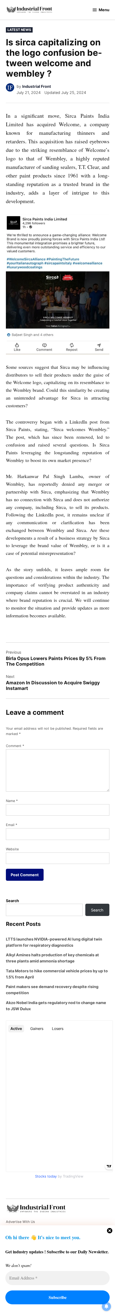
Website (12, 849)
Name (12, 801)
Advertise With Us (20, 1222)
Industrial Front (36, 86)
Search (12, 900)
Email (11, 825)
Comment (15, 746)
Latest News (19, 30)
